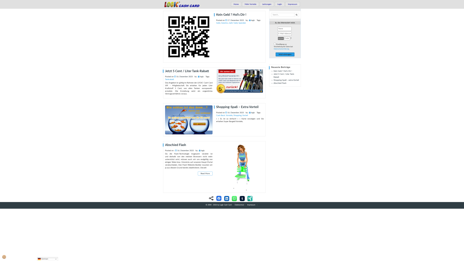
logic (253, 20)
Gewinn (224, 23)
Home (236, 4)
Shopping (237, 115)
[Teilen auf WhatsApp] (234, 198)
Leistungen (266, 4)
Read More (205, 173)
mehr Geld (233, 23)
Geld (218, 23)
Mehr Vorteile (250, 4)
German (44, 259)
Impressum (292, 4)
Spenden (242, 23)
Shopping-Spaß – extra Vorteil (286, 80)
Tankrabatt (169, 79)
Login (279, 4)
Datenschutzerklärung (281, 49)
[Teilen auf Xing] (249, 198)
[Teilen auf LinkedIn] (226, 198)
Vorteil (245, 115)
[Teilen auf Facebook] (219, 198)
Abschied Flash (280, 83)
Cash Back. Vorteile (224, 115)
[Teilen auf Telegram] (242, 198)
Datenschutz (239, 205)
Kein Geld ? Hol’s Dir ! (283, 71)
